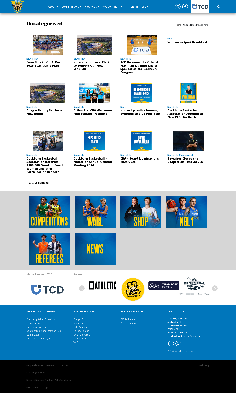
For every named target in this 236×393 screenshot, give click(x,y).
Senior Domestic (82, 338)
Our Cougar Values (36, 326)
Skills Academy (80, 326)
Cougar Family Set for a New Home (44, 112)
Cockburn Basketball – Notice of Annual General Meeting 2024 (93, 161)
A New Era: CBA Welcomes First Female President (93, 112)
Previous (82, 288)
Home (178, 24)
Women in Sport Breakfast (187, 42)
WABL (76, 342)
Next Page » (43, 182)
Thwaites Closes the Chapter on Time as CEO (185, 160)
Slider (35, 58)
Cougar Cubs (80, 319)
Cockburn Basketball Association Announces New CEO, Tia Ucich (185, 113)
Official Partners (128, 319)
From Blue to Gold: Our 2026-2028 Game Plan (43, 63)
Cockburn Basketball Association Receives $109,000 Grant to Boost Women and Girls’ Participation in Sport (44, 165)
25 (36, 182)
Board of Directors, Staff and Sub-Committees (48, 380)
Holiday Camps (81, 330)
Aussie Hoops (80, 323)
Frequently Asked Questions (40, 319)
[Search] (218, 6)
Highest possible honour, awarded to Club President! (140, 112)
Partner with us (128, 323)
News (29, 58)
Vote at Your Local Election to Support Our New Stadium (94, 65)
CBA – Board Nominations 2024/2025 (139, 160)
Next (215, 288)
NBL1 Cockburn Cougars (39, 338)
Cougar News (33, 323)
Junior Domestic (81, 334)
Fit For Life (132, 6)
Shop (145, 6)
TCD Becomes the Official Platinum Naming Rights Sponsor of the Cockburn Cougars (139, 67)
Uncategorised (186, 155)
